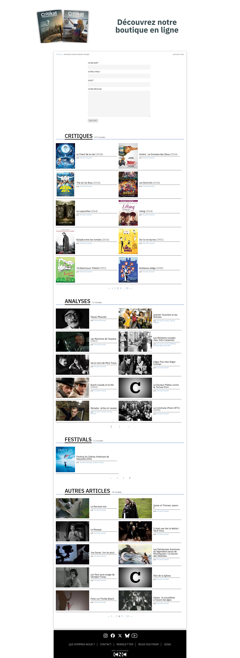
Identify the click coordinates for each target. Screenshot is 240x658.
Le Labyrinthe (87, 211)
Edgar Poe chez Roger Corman (164, 362)
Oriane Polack (98, 462)
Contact (106, 644)
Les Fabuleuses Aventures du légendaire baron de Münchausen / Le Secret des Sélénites (166, 552)
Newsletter (125, 644)
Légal (167, 644)
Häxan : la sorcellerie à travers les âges (164, 598)
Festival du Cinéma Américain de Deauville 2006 (92, 457)
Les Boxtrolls (149, 182)
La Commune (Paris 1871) (166, 409)
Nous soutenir (148, 644)
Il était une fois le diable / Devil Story (166, 529)
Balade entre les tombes (92, 239)
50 (127, 288)
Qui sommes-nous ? (82, 644)
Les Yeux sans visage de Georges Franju (103, 575)
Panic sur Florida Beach (102, 598)
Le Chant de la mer (89, 154)
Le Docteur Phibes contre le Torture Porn (166, 385)
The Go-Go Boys (88, 182)
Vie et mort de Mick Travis (104, 363)
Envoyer (93, 120)
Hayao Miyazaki (98, 316)
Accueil (59, 54)
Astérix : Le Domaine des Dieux (158, 154)
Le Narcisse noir (99, 506)
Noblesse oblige (151, 268)
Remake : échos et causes (104, 408)
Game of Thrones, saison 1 (165, 506)
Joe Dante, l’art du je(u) (102, 552)
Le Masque (96, 529)
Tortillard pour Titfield (91, 268)
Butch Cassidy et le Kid (102, 385)
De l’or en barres (151, 239)
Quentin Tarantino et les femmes (165, 315)
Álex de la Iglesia (162, 575)
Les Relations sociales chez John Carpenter (164, 338)
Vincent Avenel (86, 158)
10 (127, 616)
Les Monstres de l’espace (103, 339)
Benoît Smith (165, 345)
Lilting (146, 211)
